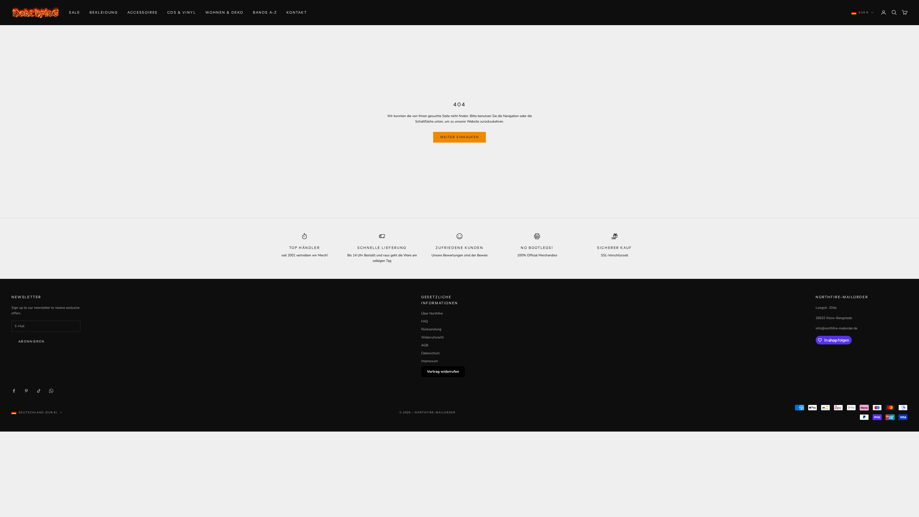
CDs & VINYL (181, 12)
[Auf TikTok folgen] (38, 390)
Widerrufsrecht (432, 337)
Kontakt (296, 12)
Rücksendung (431, 329)
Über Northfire (432, 313)
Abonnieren (31, 341)
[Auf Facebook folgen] (13, 390)
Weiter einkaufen (459, 137)
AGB (424, 345)
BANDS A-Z (265, 12)
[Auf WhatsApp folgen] (51, 390)
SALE (74, 12)
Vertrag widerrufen (443, 371)
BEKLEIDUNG (104, 12)
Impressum (429, 361)
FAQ (424, 321)
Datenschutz (430, 353)
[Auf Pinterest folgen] (26, 390)
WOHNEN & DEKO (224, 12)
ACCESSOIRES (142, 12)
